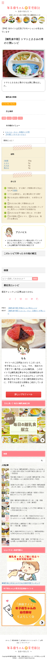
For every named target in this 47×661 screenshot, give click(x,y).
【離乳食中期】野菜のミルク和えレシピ (22, 308)
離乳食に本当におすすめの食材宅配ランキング (21, 583)
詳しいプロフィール (23, 394)
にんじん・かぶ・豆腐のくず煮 (17, 132)
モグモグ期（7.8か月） (9, 104)
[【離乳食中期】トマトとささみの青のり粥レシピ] (26, 299)
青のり (15, 118)
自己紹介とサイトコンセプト (29, 640)
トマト (20, 118)
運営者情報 (15, 640)
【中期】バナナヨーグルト (15, 134)
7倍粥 (4, 118)
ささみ (9, 118)
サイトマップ (25, 642)
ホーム (8, 640)
